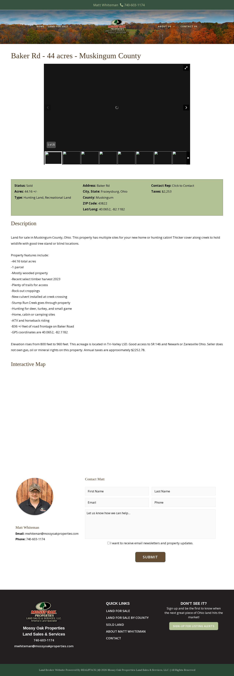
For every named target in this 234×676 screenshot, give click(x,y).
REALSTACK (88, 670)
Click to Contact (183, 185)
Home (40, 26)
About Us (164, 26)
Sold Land (115, 624)
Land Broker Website (52, 670)
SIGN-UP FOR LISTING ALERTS (193, 626)
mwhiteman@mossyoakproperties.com (51, 534)
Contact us (188, 26)
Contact (113, 638)
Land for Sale (58, 26)
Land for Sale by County (127, 618)
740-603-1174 (134, 5)
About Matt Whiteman (126, 631)
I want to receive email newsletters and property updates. (151, 543)
